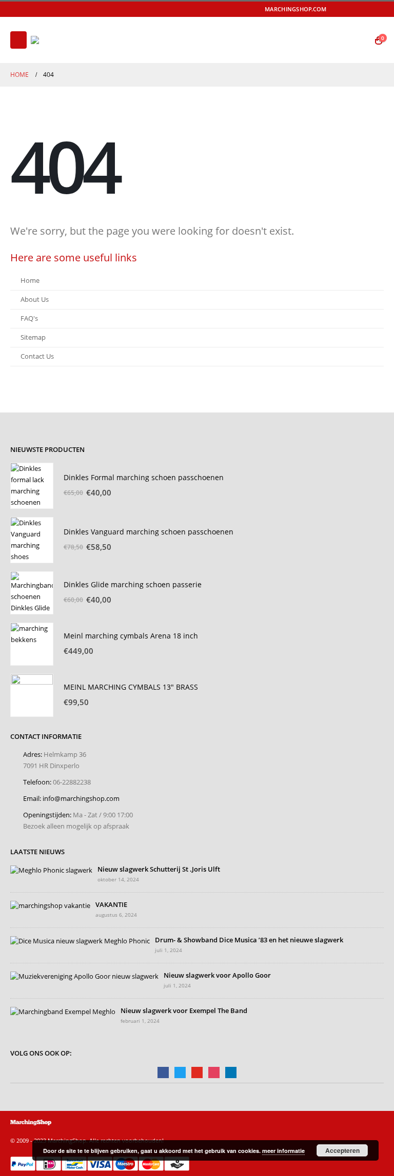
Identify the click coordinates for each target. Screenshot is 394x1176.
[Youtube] (362, 9)
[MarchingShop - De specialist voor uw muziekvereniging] (59, 40)
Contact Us (37, 356)
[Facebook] (333, 9)
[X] (347, 9)
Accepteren (342, 1150)
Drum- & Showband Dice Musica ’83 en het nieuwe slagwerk (249, 940)
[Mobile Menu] (18, 40)
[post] (51, 869)
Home (30, 280)
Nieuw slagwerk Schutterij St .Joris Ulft (158, 869)
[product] (31, 486)
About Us (35, 299)
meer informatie (283, 1150)
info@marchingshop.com (81, 798)
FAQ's (29, 318)
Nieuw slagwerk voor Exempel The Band (184, 1010)
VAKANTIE (111, 904)
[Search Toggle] (358, 40)
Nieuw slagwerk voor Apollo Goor (217, 975)
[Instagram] (377, 9)
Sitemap (33, 337)
